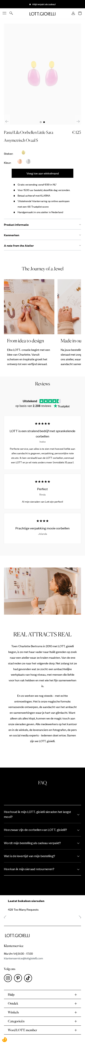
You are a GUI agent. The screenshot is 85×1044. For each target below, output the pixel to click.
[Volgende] (78, 121)
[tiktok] (29, 979)
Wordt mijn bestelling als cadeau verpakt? (32, 843)
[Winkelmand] (80, 13)
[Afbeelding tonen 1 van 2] (41, 122)
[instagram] (9, 979)
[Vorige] (7, 121)
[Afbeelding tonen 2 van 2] (44, 122)
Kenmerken (11, 235)
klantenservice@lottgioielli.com (23, 958)
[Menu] (5, 13)
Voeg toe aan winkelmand (42, 173)
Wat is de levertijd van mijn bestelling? (29, 856)
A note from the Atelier (19, 245)
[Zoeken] (11, 13)
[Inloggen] (73, 13)
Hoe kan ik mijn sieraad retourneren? (29, 869)
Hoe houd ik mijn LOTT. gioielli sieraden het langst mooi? (37, 814)
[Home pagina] (42, 13)
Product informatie (16, 225)
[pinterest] (19, 979)
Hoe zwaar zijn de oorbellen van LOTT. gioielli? (35, 830)
